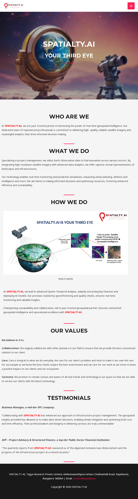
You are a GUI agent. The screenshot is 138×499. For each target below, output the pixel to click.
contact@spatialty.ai (84, 478)
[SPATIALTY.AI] (13, 6)
